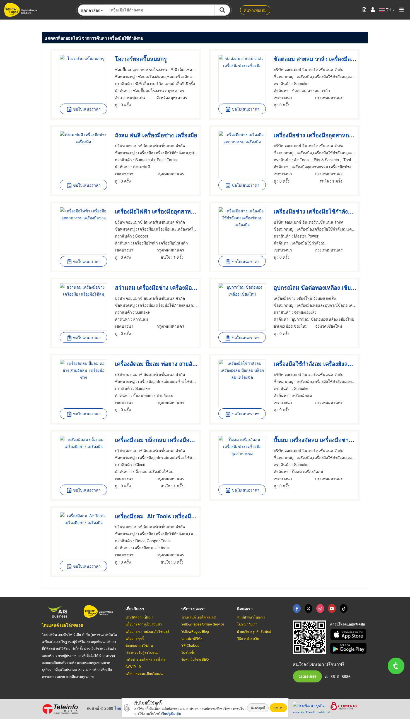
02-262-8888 (307, 676)
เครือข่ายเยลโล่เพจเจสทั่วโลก (146, 659)
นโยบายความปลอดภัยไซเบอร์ (147, 631)
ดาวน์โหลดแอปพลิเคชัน (347, 624)
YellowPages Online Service (202, 624)
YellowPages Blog (195, 631)
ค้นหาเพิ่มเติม (255, 10)
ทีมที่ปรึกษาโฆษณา (251, 617)
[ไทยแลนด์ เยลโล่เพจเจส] (308, 608)
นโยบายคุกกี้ (135, 638)
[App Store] (349, 634)
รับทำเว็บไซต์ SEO (195, 659)
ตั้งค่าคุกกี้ (258, 707)
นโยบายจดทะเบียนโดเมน (144, 673)
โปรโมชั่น (188, 652)
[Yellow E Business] (297, 608)
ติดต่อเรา (245, 608)
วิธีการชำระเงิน (248, 638)
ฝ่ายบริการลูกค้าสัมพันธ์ (254, 631)
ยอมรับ (278, 707)
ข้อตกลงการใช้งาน (139, 645)
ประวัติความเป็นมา (139, 617)
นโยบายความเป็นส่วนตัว (144, 624)
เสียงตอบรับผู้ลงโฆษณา (143, 652)
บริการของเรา (193, 608)
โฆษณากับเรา (247, 624)
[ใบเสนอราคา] (364, 9)
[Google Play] (349, 648)
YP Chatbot (190, 645)
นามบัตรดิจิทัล (191, 638)
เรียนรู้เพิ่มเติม (171, 713)
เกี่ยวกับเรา (135, 608)
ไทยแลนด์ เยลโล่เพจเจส (62, 625)
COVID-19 (133, 666)
